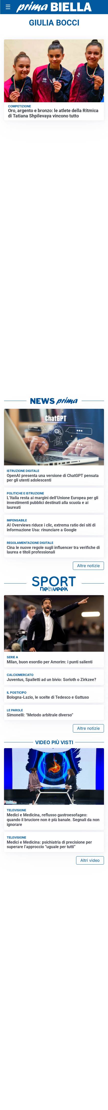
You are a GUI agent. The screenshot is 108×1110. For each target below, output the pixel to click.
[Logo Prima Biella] (54, 7)
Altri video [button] (90, 860)
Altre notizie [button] (88, 565)
